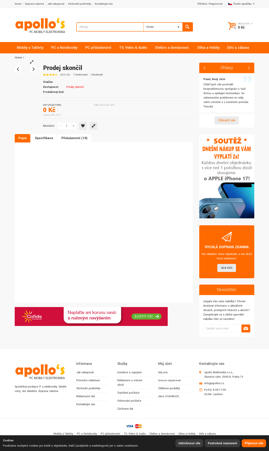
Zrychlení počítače (128, 393)
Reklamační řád (85, 396)
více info (226, 268)
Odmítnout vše (189, 443)
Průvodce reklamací (88, 380)
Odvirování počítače (129, 401)
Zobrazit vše (226, 120)
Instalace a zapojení (129, 372)
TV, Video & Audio (135, 434)
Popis (22, 138)
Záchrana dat (125, 409)
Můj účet (163, 372)
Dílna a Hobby (187, 434)
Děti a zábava (207, 434)
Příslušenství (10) (74, 138)
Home (18, 4)
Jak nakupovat (56, 4)
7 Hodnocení (80, 74)
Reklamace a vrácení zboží (129, 382)
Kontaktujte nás (104, 4)
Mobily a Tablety (63, 434)
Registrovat (216, 4)
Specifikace (44, 138)
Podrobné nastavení (222, 443)
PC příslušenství (110, 434)
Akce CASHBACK (168, 396)
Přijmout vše (254, 443)
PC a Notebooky (87, 434)
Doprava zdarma (34, 4)
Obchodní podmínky (79, 4)
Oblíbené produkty (169, 388)
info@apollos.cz (214, 383)
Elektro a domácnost (162, 434)
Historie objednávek (169, 380)
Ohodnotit (97, 74)
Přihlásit (202, 4)
